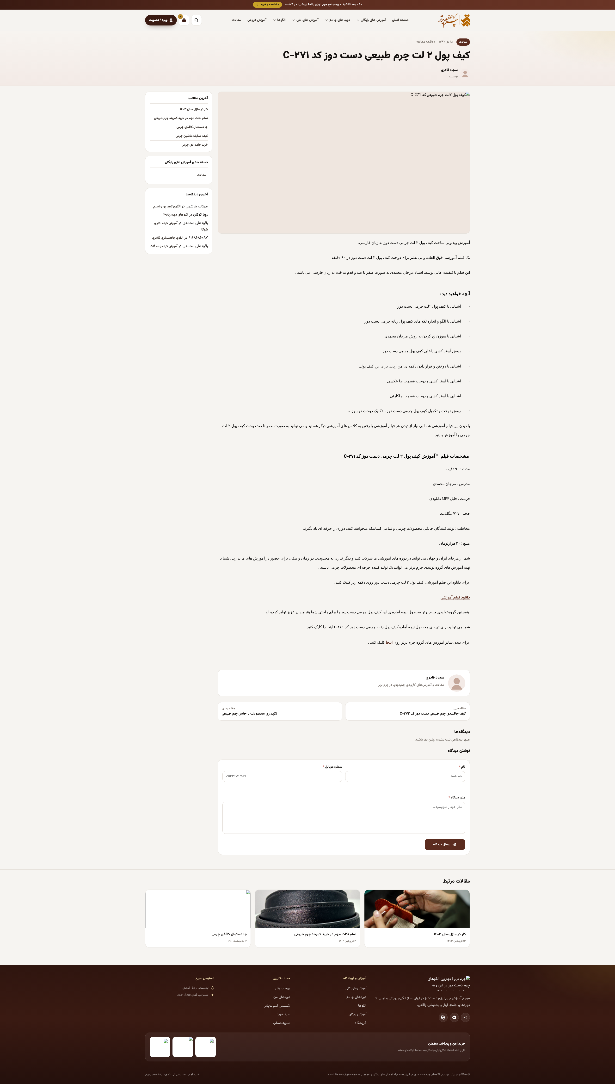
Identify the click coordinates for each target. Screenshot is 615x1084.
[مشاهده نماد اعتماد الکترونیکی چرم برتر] (205, 1047)
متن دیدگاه (457, 797)
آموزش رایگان (357, 1014)
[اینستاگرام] (465, 1017)
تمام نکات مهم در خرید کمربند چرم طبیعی (181, 118)
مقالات (236, 20)
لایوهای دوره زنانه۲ (175, 214)
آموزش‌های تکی (355, 988)
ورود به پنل (282, 988)
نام (462, 766)
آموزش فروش (256, 20)
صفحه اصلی (400, 20)
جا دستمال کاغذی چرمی (192, 127)
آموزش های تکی (307, 20)
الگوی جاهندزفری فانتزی (168, 237)
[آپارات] (443, 1017)
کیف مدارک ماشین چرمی (192, 136)
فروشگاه (360, 1023)
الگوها (281, 20)
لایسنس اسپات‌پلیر (277, 1006)
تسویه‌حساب (281, 1023)
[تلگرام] (454, 1017)
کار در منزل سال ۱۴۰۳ (194, 109)
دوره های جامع (339, 20)
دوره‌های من (281, 997)
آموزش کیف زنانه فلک (164, 246)
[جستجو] (196, 20)
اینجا (389, 642)
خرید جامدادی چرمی (195, 145)
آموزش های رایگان (373, 20)
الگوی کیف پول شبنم (167, 206)
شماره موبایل (332, 766)
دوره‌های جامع (356, 997)
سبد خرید (283, 1014)
